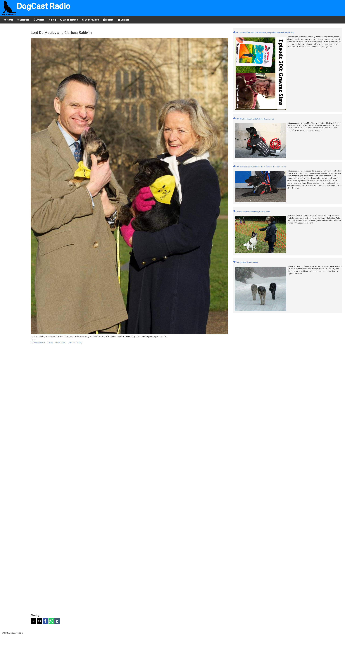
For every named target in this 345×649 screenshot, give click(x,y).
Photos (109, 19)
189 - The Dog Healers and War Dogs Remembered (254, 119)
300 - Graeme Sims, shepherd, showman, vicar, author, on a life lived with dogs (264, 33)
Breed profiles (70, 19)
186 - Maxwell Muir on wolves (246, 262)
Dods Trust (60, 343)
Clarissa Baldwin (38, 343)
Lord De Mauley (75, 343)
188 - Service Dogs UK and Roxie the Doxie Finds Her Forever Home (260, 167)
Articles (40, 19)
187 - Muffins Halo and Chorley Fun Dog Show (252, 212)
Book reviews (91, 19)
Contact (124, 19)
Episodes (24, 19)
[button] (33, 621)
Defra (50, 343)
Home (9, 19)
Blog (53, 19)
